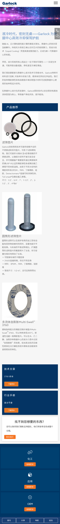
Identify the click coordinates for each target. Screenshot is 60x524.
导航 (37, 520)
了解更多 (11, 384)
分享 (23, 520)
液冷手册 (8, 403)
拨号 (9, 520)
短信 (51, 520)
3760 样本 (9, 376)
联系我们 (10, 437)
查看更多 (30, 464)
